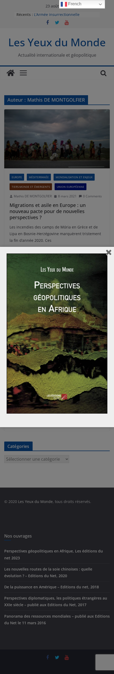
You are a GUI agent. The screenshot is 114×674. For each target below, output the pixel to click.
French (74, 4)
